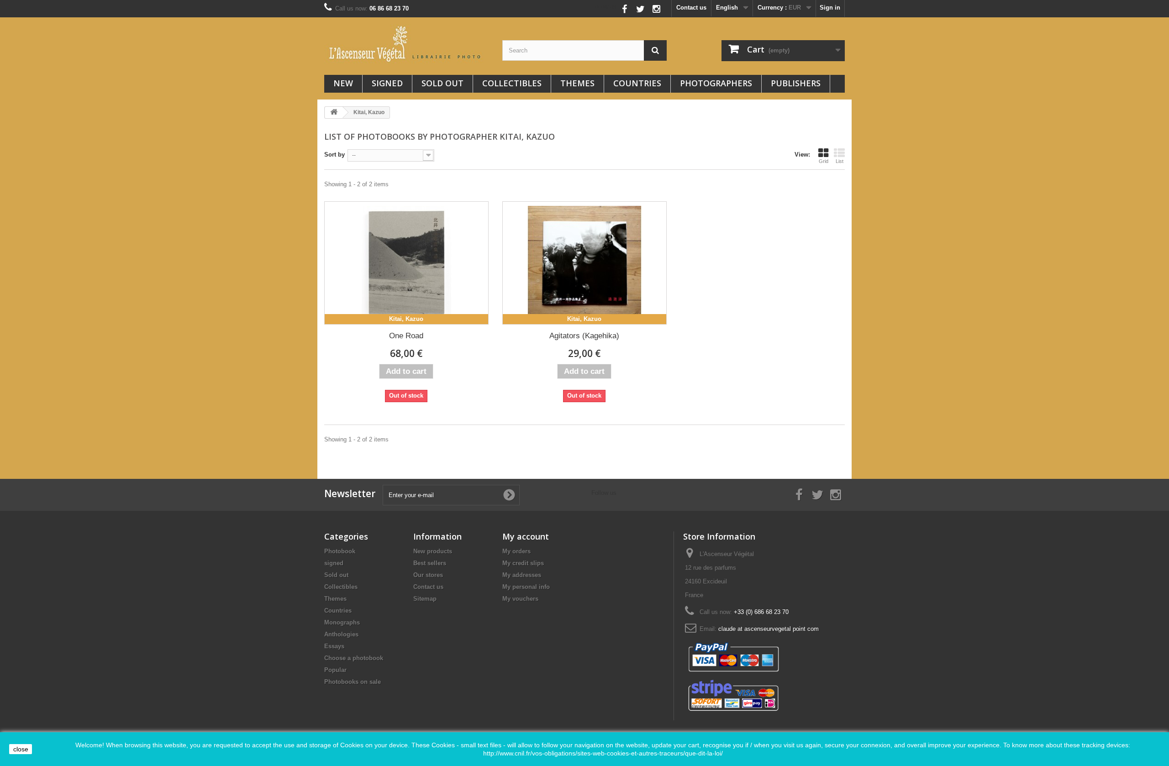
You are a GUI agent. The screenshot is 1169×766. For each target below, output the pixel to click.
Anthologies (341, 634)
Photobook (339, 551)
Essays (334, 646)
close (20, 749)
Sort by (334, 154)
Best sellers (429, 563)
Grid (823, 161)
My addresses (521, 575)
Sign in (830, 7)
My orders (516, 551)
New (343, 83)
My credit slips (523, 563)
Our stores (428, 575)
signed (387, 83)
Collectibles (512, 83)
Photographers (716, 83)
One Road (406, 335)
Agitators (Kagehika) (584, 335)
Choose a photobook (353, 658)
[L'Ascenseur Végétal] (406, 43)
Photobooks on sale (352, 681)
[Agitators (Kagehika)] (584, 263)
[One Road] (406, 263)
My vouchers (520, 598)
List (839, 161)
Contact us (691, 7)
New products (432, 551)
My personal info (526, 586)
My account (525, 536)
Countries (637, 83)
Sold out (442, 83)
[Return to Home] (333, 112)
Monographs (342, 622)
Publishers (796, 83)
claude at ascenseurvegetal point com (768, 628)
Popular (335, 669)
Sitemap (425, 598)
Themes (577, 83)
